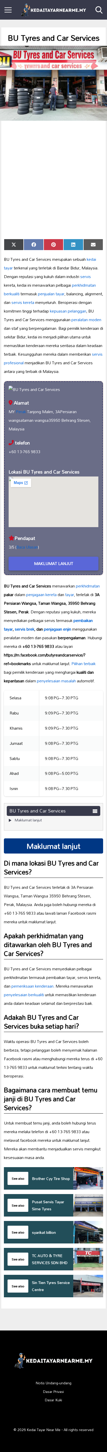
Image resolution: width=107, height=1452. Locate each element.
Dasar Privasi (53, 1392)
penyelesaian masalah (56, 681)
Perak (21, 411)
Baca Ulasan (27, 547)
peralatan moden (86, 319)
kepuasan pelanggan (68, 311)
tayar (69, 594)
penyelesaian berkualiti (24, 994)
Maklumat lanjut (28, 820)
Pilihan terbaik (83, 663)
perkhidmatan (88, 586)
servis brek (24, 629)
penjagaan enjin (57, 629)
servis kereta (22, 302)
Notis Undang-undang (53, 1383)
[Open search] (99, 10)
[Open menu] (8, 10)
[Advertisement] (53, 180)
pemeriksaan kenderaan (32, 986)
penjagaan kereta (41, 594)
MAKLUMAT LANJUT (53, 563)
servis (85, 276)
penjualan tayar (51, 294)
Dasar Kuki (53, 1400)
